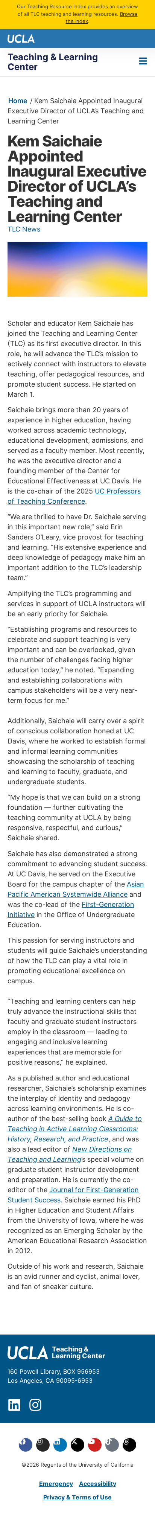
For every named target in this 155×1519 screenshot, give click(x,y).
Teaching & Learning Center (53, 62)
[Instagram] (35, 1405)
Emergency (56, 1483)
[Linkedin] (14, 1405)
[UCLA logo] (21, 38)
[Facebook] (25, 1445)
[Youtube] (95, 1445)
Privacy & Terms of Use (77, 1497)
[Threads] (129, 1445)
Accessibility (97, 1483)
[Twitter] (77, 1445)
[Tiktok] (112, 1445)
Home (17, 101)
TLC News (24, 229)
